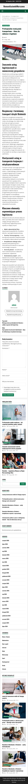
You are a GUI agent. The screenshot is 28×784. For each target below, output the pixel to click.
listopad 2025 (5, 573)
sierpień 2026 (5, 540)
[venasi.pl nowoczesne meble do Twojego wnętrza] (14, 686)
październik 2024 (6, 616)
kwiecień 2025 (5, 598)
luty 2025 (4, 605)
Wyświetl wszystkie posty (14, 314)
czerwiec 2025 (5, 591)
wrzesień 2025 (5, 580)
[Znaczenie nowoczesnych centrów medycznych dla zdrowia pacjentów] (14, 437)
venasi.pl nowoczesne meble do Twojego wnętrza (14, 494)
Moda (3, 651)
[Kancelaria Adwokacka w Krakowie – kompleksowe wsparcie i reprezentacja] (14, 759)
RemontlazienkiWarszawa (14, 6)
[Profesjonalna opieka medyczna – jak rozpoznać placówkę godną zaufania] (14, 412)
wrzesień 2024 (5, 619)
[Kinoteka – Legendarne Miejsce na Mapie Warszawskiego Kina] (14, 461)
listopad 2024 (5, 612)
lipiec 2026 (5, 544)
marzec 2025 (5, 601)
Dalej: (13, 330)
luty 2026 (4, 562)
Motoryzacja (5, 655)
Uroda (3, 665)
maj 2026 (4, 551)
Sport (3, 658)
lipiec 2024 (5, 626)
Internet (4, 647)
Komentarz (5, 348)
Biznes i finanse (6, 637)
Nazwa (4, 370)
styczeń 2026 (5, 565)
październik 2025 (6, 576)
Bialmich (22, 114)
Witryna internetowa (8, 381)
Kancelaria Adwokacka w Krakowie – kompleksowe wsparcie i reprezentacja (11, 512)
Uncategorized (6, 25)
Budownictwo (5, 640)
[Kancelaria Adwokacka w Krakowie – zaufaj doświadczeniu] (14, 735)
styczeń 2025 (5, 608)
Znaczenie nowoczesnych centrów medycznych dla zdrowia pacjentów (11, 447)
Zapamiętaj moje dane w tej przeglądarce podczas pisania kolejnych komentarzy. (12, 389)
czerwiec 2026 (5, 548)
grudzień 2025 (5, 569)
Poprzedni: (13, 323)
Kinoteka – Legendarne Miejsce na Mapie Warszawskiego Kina (13, 472)
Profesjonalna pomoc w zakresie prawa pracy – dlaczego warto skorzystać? (13, 500)
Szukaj (4, 479)
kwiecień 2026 (5, 555)
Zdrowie (4, 669)
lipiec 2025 (5, 587)
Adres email (6, 375)
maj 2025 (4, 594)
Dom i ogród (5, 644)
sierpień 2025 (5, 583)
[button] (2, 11)
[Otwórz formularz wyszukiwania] (25, 11)
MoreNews (14, 780)
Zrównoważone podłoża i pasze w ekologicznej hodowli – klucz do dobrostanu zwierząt (13, 519)
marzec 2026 (5, 558)
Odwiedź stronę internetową (14, 311)
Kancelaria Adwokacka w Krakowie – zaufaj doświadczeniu (14, 746)
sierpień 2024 (5, 623)
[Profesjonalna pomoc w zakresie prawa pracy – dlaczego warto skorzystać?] (14, 710)
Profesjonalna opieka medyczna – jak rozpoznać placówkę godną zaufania (12, 423)
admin (5, 37)
